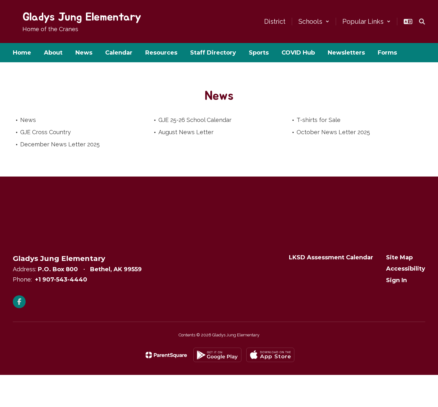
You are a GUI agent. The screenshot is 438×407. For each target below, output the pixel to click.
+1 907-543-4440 (61, 279)
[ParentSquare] (166, 355)
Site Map (399, 257)
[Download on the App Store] (270, 355)
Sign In (396, 280)
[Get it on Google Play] (217, 355)
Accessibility (405, 268)
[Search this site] (422, 21)
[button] (314, 21)
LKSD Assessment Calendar (331, 257)
